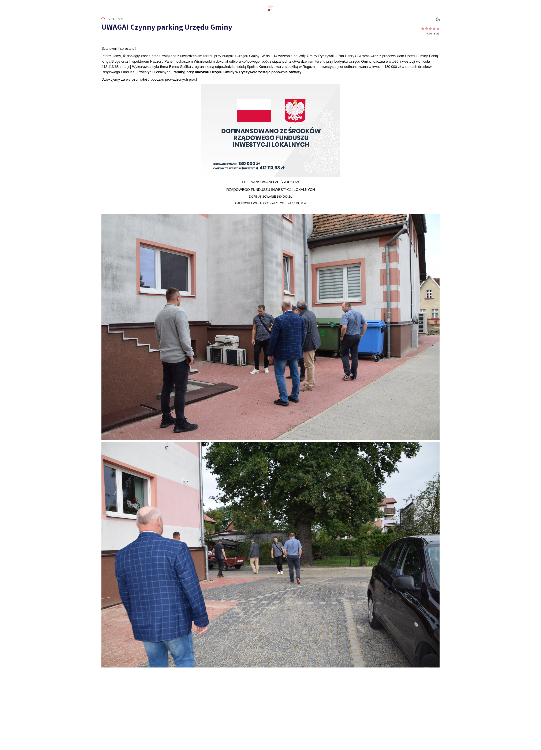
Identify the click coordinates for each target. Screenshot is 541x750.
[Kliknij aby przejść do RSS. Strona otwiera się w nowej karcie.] (438, 19)
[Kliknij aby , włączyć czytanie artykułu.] (104, 39)
